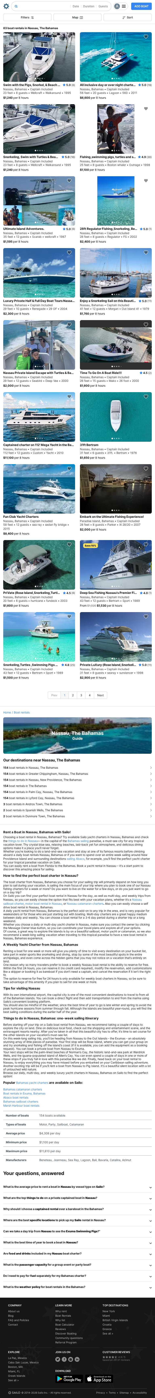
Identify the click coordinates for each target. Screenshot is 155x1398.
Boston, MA (15, 1366)
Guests (103, 6)
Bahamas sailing (78, 841)
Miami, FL (14, 1371)
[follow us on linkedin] (77, 1359)
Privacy (100, 1392)
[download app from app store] (99, 1379)
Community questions (69, 1338)
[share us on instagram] (70, 1359)
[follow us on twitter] (57, 1359)
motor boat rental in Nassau (43, 903)
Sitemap (124, 1392)
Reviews (60, 1329)
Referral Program (65, 1342)
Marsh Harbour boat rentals (21, 1105)
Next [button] (100, 695)
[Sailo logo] (14, 1393)
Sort (130, 17)
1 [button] (64, 695)
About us (14, 1311)
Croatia (107, 1324)
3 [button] (81, 695)
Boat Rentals (63, 1315)
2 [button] (73, 695)
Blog (11, 1315)
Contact (13, 1324)
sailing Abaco (75, 858)
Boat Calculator (64, 1324)
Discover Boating (65, 1333)
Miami (106, 1315)
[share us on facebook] (64, 1359)
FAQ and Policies (18, 1320)
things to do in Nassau (23, 841)
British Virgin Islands (115, 1320)
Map (75, 17)
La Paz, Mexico (17, 1358)
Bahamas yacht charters (32, 1082)
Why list (60, 1320)
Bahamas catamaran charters (22, 1089)
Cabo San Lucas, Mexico (23, 1362)
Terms (112, 1392)
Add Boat (141, 6)
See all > (108, 1333)
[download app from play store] (69, 1379)
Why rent (61, 1311)
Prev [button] (54, 695)
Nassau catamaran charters (85, 903)
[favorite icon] (69, 36)
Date (76, 6)
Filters (25, 17)
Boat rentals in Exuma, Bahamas (24, 1093)
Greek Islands (16, 1375)
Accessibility (140, 1392)
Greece (107, 1329)
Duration (88, 6)
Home (7, 712)
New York (109, 1311)
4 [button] (90, 695)
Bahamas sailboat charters (20, 1101)
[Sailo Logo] (6, 6)
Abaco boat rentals (15, 1097)
